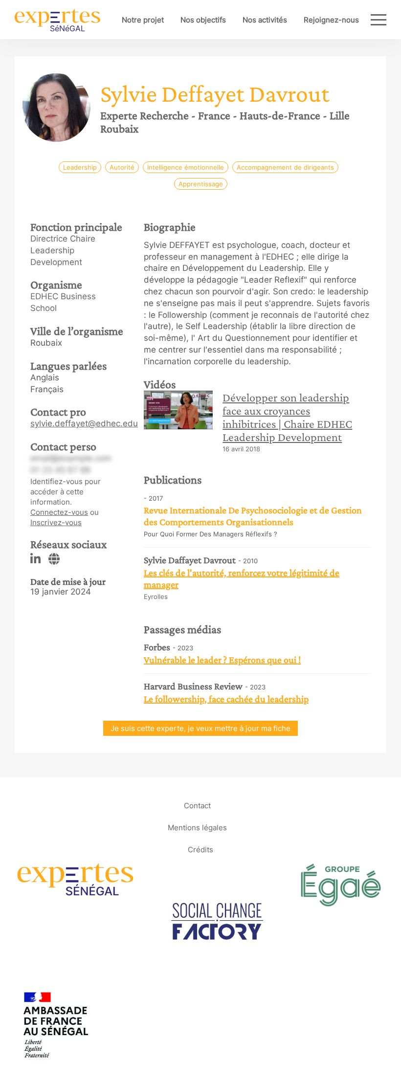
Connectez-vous (59, 512)
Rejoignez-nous (331, 19)
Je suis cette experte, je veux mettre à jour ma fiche (200, 728)
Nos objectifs (203, 19)
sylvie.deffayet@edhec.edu (84, 423)
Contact (197, 805)
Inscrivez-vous (56, 522)
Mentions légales (197, 827)
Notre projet (143, 19)
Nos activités (265, 19)
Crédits (200, 849)
